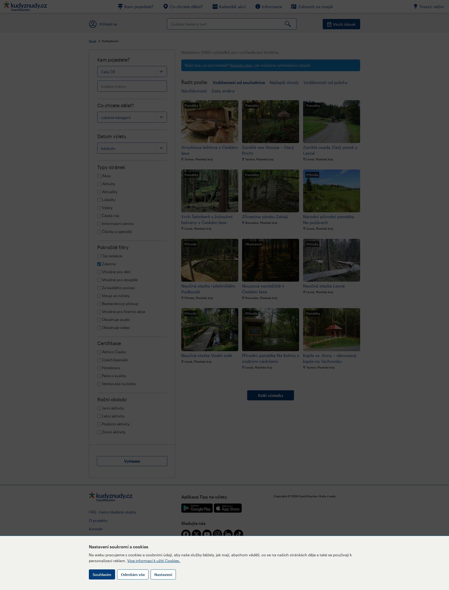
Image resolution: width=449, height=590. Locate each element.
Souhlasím (102, 574)
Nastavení (163, 574)
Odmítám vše (133, 574)
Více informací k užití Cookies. (153, 560)
